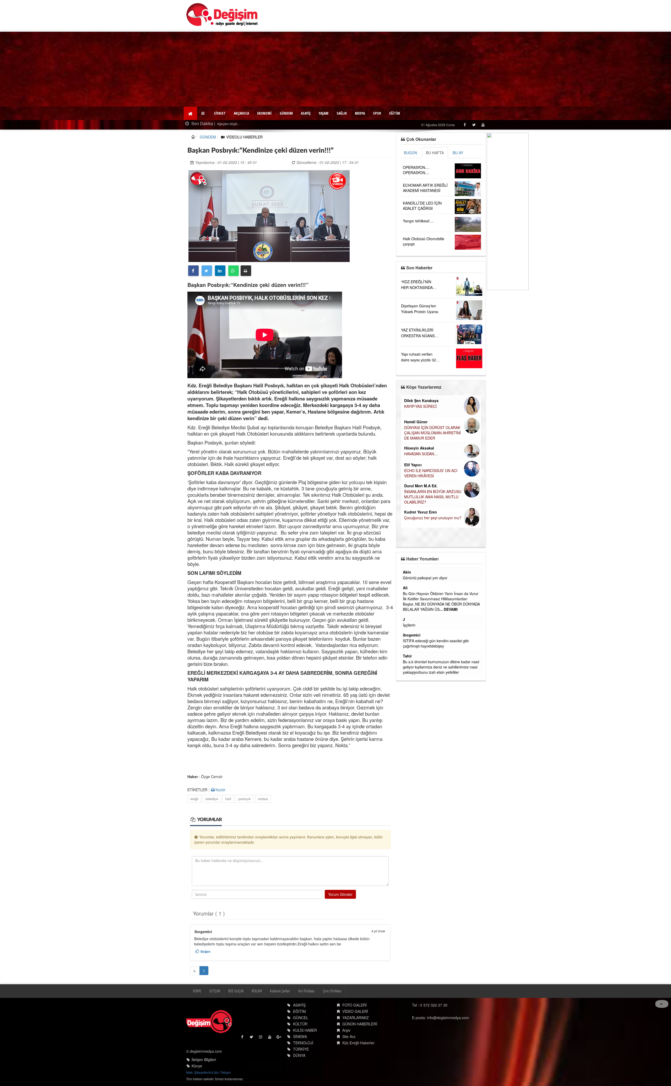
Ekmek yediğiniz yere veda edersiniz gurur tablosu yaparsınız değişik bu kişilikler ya (438, 654)
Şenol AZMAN (416, 440)
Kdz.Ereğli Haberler (358, 1042)
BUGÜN (410, 152)
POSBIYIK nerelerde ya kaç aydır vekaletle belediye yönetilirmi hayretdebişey (438, 633)
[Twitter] (473, 124)
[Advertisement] (335, 68)
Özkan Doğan (416, 524)
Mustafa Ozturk (416, 598)
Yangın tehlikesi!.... (418, 220)
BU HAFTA (435, 152)
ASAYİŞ (306, 113)
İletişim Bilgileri (204, 1059)
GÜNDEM (286, 113)
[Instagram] (261, 1038)
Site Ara (348, 1036)
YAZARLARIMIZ (355, 1017)
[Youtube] (483, 124)
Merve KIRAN (416, 461)
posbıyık (244, 798)
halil (228, 798)
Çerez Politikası (332, 990)
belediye (211, 798)
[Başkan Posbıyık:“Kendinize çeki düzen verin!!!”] (269, 215)
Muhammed (413, 666)
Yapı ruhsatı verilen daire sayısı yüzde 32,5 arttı (420, 359)
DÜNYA (299, 1055)
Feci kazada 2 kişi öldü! (253, 123)
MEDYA (360, 113)
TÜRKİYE (301, 1049)
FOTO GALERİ (354, 1005)
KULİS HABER (305, 1030)
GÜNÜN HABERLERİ (359, 1023)
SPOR (377, 113)
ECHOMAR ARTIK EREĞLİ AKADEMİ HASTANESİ (425, 188)
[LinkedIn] (220, 270)
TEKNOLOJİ (303, 1042)
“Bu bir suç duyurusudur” (424, 509)
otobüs (263, 798)
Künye (197, 1065)
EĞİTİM (394, 113)
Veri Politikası (306, 990)
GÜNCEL (300, 1017)
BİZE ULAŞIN (235, 990)
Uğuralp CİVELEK (419, 503)
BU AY (458, 152)
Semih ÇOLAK (416, 400)
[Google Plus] (279, 1038)
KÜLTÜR (300, 1023)
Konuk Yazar (415, 482)
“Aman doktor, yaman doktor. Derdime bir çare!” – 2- (428, 449)
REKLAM (257, 990)
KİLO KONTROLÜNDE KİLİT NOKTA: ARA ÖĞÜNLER (427, 470)
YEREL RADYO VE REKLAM (427, 530)
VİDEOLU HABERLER (244, 137)
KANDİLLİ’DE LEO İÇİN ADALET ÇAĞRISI (422, 205)
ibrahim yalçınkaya (419, 624)
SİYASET (220, 113)
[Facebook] (464, 124)
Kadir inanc (413, 645)
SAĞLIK (342, 113)
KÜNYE (197, 990)
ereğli (194, 798)
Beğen (205, 951)
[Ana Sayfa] (222, 14)
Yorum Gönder (340, 894)
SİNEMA (300, 1036)
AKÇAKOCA (241, 113)
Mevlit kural (413, 572)
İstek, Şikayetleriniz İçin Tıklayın (208, 1072)
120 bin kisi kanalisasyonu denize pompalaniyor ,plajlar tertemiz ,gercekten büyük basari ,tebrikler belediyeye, (436, 583)
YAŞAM (323, 113)
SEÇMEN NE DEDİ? (420, 406)
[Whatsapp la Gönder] (233, 270)
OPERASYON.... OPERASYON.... (416, 170)
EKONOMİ (264, 113)
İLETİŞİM (214, 990)
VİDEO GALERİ (355, 1011)
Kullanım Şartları (280, 990)
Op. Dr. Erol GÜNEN (421, 419)
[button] (203, 113)
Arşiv (346, 1030)
